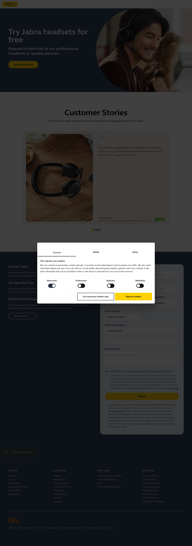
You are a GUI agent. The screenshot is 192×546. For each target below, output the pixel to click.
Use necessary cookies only (95, 296)
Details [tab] (96, 252)
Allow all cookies (133, 296)
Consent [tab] (57, 252)
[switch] (81, 286)
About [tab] (135, 252)
